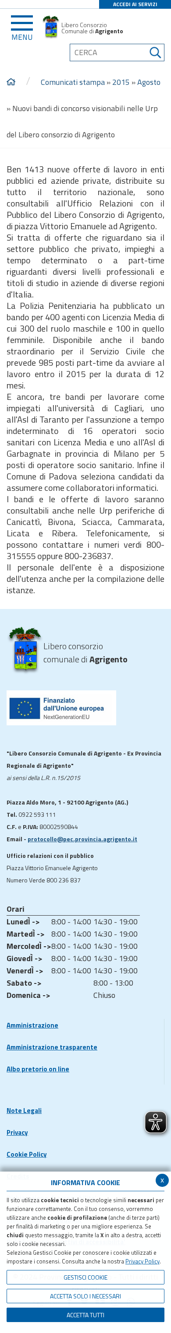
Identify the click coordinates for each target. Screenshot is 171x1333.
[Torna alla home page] (11, 82)
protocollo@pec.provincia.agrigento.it (82, 838)
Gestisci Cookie (85, 1277)
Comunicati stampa (73, 82)
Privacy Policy (142, 1261)
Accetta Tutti (85, 1314)
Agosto (148, 82)
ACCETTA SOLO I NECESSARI (85, 1296)
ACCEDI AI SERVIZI (135, 4)
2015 (121, 82)
